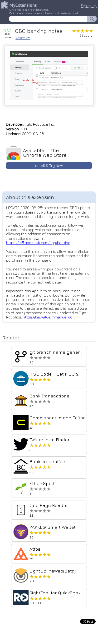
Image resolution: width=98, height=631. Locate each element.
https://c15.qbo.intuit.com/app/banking (38, 242)
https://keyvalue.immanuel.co (47, 317)
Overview (23, 37)
